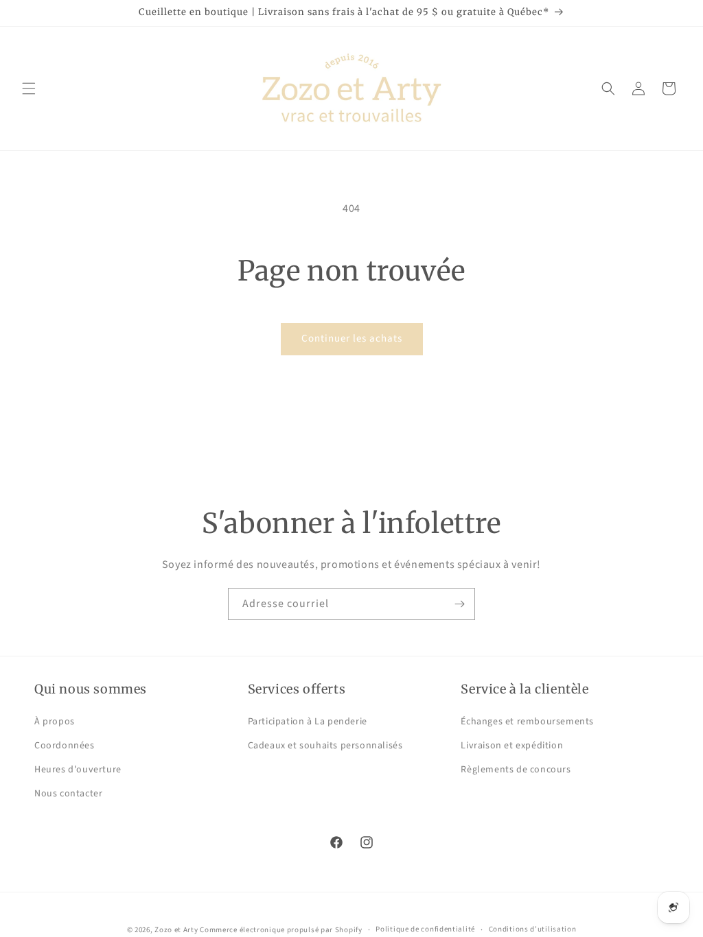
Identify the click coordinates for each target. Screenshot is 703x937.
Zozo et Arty (176, 930)
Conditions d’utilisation (533, 929)
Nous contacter (68, 793)
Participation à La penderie (307, 721)
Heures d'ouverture (78, 769)
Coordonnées (64, 745)
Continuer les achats (351, 338)
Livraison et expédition (512, 745)
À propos (54, 721)
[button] (29, 88)
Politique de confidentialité (425, 929)
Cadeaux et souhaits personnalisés (325, 745)
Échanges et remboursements (527, 721)
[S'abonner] (459, 604)
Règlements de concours (516, 769)
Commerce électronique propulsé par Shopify (281, 930)
